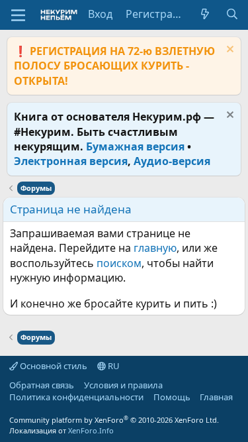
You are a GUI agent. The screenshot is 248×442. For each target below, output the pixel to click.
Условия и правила (123, 385)
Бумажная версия (135, 146)
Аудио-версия (172, 161)
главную (155, 248)
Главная (216, 397)
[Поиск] (231, 14)
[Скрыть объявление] (228, 51)
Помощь (171, 397)
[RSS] (9, 409)
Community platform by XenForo (114, 420)
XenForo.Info (91, 430)
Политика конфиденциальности (76, 397)
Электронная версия (71, 161)
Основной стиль (52, 366)
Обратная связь (41, 385)
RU (113, 366)
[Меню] (18, 15)
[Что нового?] (205, 14)
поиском (119, 263)
